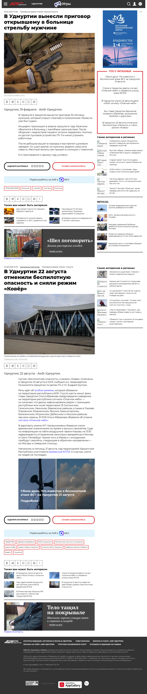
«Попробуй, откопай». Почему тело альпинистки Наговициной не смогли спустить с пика (125, 302)
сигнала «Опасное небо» (33, 420)
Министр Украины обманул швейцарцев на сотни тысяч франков (125, 235)
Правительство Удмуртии (15, 359)
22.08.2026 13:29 (11, 267)
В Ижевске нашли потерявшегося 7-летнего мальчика (77, 219)
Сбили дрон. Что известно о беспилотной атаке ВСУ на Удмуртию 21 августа (120, 79)
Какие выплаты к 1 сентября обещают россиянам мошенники (125, 245)
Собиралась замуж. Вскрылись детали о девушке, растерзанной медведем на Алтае (124, 143)
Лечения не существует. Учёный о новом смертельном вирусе (124, 273)
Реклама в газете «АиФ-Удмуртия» (108, 641)
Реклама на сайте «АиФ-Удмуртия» (39, 644)
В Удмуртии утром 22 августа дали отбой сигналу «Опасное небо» (120, 102)
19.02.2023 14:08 (11, 12)
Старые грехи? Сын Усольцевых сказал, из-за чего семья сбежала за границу (125, 162)
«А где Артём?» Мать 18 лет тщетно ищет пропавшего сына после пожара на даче (125, 293)
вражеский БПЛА (59, 451)
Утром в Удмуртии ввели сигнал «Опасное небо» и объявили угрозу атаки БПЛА (120, 90)
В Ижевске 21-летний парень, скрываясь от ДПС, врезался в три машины (31, 220)
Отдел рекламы (83, 641)
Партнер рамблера (48, 683)
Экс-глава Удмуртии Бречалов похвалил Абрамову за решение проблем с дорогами (120, 113)
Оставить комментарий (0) (73, 166)
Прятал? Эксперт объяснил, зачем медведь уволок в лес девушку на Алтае (124, 190)
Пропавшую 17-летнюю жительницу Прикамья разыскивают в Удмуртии (73, 211)
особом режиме (44, 390)
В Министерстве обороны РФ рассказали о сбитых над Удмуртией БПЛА (29, 593)
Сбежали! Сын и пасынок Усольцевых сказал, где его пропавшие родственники (126, 321)
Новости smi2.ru (13, 258)
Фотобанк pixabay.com (14, 95)
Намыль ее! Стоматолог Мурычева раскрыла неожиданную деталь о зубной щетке (124, 283)
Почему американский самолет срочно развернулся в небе (123, 207)
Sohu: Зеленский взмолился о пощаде (122, 216)
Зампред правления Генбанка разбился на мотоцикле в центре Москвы (123, 227)
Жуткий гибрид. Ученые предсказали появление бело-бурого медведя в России (126, 152)
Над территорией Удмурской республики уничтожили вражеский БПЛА (29, 584)
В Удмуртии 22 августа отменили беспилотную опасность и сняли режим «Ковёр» (120, 125)
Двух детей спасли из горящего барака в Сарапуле (30, 210)
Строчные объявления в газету (72, 644)
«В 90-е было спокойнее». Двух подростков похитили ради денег (124, 170)
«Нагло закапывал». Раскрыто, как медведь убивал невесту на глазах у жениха (125, 312)
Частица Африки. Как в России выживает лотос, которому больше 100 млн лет (125, 181)
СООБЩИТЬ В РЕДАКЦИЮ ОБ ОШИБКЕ (105, 644)
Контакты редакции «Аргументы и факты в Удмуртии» (47, 641)
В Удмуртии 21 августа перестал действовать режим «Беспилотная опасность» (77, 584)
